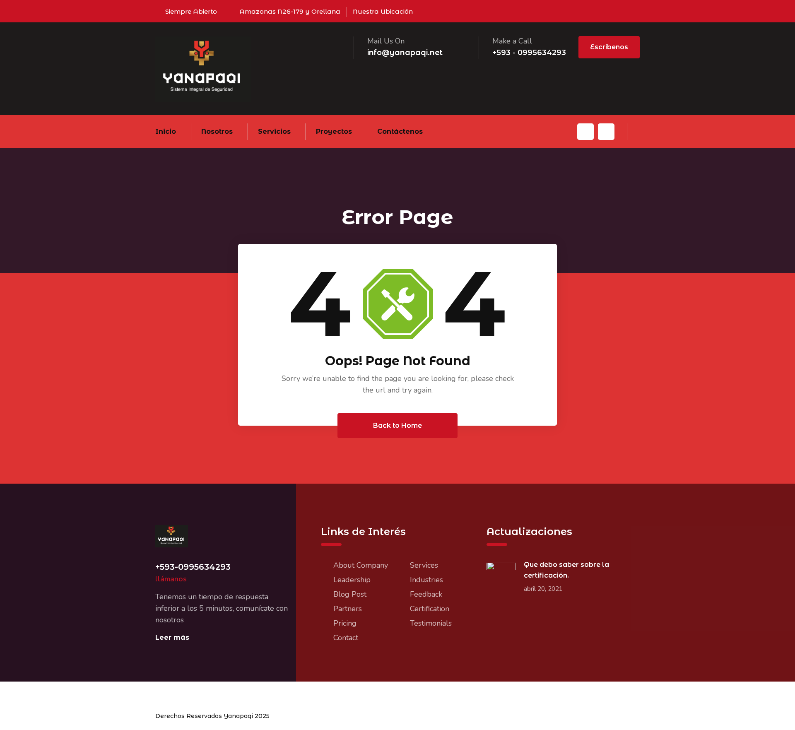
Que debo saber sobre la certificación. (566, 570)
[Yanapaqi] (203, 68)
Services (424, 565)
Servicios (274, 131)
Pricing (345, 623)
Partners (347, 609)
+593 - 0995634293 (529, 52)
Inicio (165, 131)
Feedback (426, 594)
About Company (360, 565)
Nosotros (217, 131)
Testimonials (431, 623)
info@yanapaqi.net (405, 52)
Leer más (172, 637)
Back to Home (397, 425)
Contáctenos (400, 131)
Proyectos (334, 131)
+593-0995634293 (193, 567)
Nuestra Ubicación (383, 11)
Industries (426, 580)
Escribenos (609, 47)
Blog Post (349, 594)
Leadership (352, 580)
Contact (345, 638)
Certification (429, 609)
